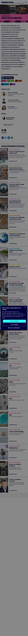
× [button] (25, 307)
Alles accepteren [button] (14, 321)
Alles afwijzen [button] (14, 324)
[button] (14, 328)
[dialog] (14, 318)
